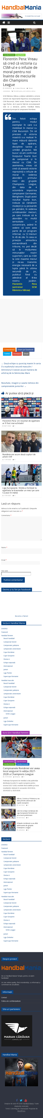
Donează (17, 353)
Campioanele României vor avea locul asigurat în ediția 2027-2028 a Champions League (21, 771)
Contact (4, 997)
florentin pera (18, 91)
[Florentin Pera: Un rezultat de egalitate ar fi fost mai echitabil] (21, 398)
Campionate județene (11, 645)
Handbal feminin (9, 55)
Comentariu (6, 515)
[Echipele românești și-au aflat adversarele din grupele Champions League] (8, 822)
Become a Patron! (21, 616)
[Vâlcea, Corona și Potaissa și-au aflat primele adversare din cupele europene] (8, 797)
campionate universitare (12, 649)
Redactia (17, 777)
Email (26, 353)
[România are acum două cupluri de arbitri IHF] (21, 432)
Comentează (9, 349)
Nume (4, 547)
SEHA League (10, 714)
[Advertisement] (21, 320)
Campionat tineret (10, 642)
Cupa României (9, 652)
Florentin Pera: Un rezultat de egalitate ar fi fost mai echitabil (21, 422)
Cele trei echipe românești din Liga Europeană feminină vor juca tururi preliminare (27, 813)
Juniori (6, 669)
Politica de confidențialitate (11, 1001)
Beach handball (9, 638)
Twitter (7, 353)
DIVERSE (4, 629)
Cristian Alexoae (20, 88)
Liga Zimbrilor (8, 721)
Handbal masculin (7, 680)
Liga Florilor (20, 55)
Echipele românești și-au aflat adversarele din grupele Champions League (27, 825)
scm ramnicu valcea (29, 91)
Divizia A (7, 659)
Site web (4, 571)
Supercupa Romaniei (11, 676)
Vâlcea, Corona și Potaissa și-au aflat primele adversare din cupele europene (28, 800)
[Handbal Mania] (3, 22)
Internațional (8, 666)
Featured (4, 632)
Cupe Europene (9, 656)
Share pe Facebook (25, 349)
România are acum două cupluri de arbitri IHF (19, 455)
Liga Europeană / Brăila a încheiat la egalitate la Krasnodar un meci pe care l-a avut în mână (20, 490)
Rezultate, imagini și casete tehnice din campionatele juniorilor (19, 384)
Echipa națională (9, 662)
